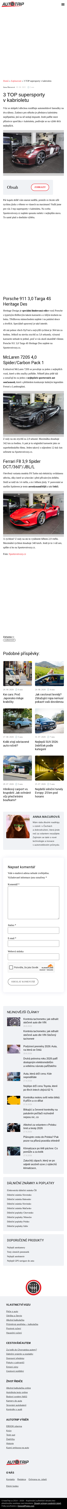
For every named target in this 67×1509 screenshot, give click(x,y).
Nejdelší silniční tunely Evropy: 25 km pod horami (49, 792)
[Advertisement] (33, 43)
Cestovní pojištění (15, 1371)
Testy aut (10, 1435)
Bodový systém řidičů (16, 1396)
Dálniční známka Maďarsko (19, 1208)
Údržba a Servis (14, 1315)
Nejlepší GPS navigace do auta (20, 1261)
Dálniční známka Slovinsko (19, 1204)
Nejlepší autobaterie (15, 1256)
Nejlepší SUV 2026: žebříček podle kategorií (46, 745)
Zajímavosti (16, 81)
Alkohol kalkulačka (15, 1320)
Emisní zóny (12, 1367)
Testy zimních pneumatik (18, 1252)
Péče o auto (12, 1311)
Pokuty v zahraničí (15, 1362)
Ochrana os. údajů (38, 1479)
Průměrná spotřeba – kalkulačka (22, 1324)
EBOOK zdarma (14, 1426)
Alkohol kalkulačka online (18, 1388)
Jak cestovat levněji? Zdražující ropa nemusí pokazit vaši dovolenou (49, 698)
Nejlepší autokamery (16, 1247)
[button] (62, 4)
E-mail (12, 938)
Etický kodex (12, 1486)
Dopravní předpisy (15, 1358)
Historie (10, 1443)
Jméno (12, 925)
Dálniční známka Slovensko (19, 1195)
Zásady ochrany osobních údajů (47, 1503)
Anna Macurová (9, 87)
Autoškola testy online (17, 1392)
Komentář (13, 884)
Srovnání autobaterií (16, 1405)
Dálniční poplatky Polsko (18, 1221)
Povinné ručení (13, 1328)
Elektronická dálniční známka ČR (22, 1190)
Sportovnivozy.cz (17, 554)
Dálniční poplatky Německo (19, 1217)
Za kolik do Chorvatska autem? (21, 1349)
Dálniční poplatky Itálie (17, 1226)
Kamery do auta (14, 1400)
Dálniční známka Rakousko (19, 1199)
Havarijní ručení (14, 1333)
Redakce (21, 1479)
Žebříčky (10, 1439)
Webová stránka (16, 951)
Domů (6, 81)
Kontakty (10, 1479)
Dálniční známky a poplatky (19, 1354)
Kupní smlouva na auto (17, 1447)
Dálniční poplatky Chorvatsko (20, 1213)
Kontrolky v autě (14, 1409)
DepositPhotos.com (26, 1506)
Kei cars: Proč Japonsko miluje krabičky (13, 698)
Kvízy (9, 1430)
